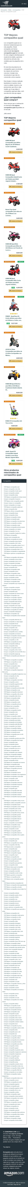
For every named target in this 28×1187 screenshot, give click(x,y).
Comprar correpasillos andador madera (13, 1021)
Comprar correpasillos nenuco (11, 903)
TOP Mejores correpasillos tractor (12, 919)
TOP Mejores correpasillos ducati (12, 1005)
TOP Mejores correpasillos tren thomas (13, 758)
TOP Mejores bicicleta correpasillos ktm (13, 883)
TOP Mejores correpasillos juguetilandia (13, 607)
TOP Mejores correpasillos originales (13, 597)
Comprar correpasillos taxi (10, 1033)
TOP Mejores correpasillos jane (11, 1056)
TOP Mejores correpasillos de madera (13, 609)
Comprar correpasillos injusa (11, 513)
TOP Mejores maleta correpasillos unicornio (14, 802)
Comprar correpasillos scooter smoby (13, 873)
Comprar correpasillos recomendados (13, 822)
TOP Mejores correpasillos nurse (12, 690)
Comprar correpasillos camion (11, 682)
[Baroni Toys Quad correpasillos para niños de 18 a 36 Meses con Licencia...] (14, 201)
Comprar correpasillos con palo (11, 981)
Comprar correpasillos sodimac (11, 939)
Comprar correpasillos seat (10, 979)
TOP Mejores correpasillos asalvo (12, 746)
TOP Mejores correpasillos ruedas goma (14, 915)
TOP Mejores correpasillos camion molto (14, 1027)
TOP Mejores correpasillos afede (12, 698)
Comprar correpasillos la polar (11, 1013)
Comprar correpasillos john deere (12, 1104)
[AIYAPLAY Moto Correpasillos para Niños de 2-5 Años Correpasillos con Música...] (14, 341)
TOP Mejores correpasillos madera (12, 1035)
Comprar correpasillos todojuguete (12, 611)
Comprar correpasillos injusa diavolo (13, 541)
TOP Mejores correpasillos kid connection (14, 1040)
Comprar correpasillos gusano (11, 861)
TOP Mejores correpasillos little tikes (13, 1070)
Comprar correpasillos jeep (10, 848)
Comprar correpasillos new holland (12, 726)
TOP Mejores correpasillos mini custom (13, 1098)
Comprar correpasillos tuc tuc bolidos (13, 1072)
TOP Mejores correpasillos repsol (12, 1094)
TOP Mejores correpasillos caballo (12, 716)
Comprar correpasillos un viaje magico (13, 621)
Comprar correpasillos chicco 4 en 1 (13, 561)
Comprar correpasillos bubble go (12, 643)
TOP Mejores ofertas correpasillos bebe (13, 511)
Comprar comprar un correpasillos (12, 503)
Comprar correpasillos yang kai (11, 1110)
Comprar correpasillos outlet (11, 778)
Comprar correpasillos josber (11, 668)
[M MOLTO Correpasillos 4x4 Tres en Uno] (14, 410)
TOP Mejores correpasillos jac (11, 629)
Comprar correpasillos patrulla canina (13, 547)
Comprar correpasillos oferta (11, 515)
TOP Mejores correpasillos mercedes (13, 1102)
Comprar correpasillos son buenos (12, 633)
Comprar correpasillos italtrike (11, 897)
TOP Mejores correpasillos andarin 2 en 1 (14, 545)
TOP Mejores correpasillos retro (12, 851)
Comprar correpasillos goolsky (11, 1058)
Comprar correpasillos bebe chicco (12, 696)
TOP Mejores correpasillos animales (13, 887)
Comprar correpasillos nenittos (11, 1092)
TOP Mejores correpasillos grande (12, 814)
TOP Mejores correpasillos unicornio (13, 955)
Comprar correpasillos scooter (11, 828)
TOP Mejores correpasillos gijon (12, 519)
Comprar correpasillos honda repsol (13, 491)
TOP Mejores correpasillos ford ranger (13, 740)
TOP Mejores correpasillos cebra (12, 666)
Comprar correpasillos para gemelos (13, 863)
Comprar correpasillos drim (10, 567)
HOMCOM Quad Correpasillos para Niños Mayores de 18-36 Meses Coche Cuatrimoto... (13, 143)
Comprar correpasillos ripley (11, 921)
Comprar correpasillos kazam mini (12, 977)
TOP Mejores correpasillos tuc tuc (12, 826)
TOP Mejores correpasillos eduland (12, 794)
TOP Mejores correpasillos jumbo (12, 877)
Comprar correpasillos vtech (11, 714)
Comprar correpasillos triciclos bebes (13, 1120)
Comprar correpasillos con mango (12, 505)
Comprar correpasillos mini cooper (12, 605)
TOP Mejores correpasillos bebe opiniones (14, 1112)
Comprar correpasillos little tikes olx (12, 619)
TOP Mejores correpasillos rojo (11, 613)
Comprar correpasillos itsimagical (12, 923)
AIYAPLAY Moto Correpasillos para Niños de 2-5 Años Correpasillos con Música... (14, 352)
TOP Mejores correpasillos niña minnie (13, 694)
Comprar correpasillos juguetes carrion (13, 1088)
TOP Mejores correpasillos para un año (13, 734)
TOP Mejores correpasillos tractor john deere (15, 945)
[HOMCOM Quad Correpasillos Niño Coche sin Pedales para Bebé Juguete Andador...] (14, 270)
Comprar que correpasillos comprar (12, 599)
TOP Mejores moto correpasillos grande (14, 501)
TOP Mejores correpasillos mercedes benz (14, 521)
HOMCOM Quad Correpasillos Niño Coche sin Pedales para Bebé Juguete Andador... (13, 281)
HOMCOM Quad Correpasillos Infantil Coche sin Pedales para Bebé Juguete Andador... (14, 178)
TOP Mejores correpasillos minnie (12, 647)
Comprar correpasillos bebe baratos (13, 601)
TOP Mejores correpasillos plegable (12, 754)
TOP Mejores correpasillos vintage (12, 1118)
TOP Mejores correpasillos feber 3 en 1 (13, 549)
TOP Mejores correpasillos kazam (12, 804)
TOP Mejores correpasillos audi (11, 487)
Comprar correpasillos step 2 (11, 855)
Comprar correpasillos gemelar (11, 838)
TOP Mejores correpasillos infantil (12, 943)
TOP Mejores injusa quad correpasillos (13, 867)
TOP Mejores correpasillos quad (12, 603)
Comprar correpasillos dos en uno (12, 1090)
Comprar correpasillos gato (10, 788)
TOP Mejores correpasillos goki (11, 1086)
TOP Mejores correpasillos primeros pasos (14, 527)
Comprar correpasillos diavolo (11, 744)
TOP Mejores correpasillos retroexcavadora (14, 635)
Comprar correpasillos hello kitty (12, 844)
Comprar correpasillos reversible (12, 871)
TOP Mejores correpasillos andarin (12, 816)
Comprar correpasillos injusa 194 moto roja (14, 941)
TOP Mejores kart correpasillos (11, 706)
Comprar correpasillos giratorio (11, 686)
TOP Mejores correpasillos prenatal (12, 859)
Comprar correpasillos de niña (11, 676)
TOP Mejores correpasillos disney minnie (14, 812)
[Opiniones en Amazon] (14, 313)
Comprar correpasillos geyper (11, 1048)
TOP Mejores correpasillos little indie (13, 790)
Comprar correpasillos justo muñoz (12, 808)
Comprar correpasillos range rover (12, 925)
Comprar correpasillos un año (11, 639)
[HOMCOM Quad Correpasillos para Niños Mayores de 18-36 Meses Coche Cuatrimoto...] (14, 132)
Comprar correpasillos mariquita (12, 587)
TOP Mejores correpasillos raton (12, 1011)
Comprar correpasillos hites (10, 951)
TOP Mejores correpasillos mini (11, 913)
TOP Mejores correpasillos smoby (12, 579)
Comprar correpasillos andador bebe (13, 1019)
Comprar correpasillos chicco (11, 571)
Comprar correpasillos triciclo (11, 760)
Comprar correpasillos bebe (11, 1029)
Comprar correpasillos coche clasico (13, 575)
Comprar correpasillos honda (11, 1108)
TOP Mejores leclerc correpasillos (12, 846)
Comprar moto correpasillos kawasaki (13, 949)
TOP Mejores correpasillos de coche (13, 1082)
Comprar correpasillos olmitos (11, 1045)
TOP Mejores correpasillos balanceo (13, 832)
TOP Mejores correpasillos (10, 535)
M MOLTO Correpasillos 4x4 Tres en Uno (14, 422)
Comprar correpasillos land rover (12, 965)
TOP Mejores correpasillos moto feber (13, 680)
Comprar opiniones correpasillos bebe (13, 907)
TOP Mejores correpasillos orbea (12, 573)
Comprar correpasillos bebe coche (12, 929)
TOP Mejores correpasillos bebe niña (13, 975)
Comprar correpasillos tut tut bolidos (13, 722)
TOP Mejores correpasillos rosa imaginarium (15, 774)
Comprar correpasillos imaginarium (12, 1054)
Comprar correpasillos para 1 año (12, 1031)
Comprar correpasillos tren (10, 770)
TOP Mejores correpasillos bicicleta (12, 1041)
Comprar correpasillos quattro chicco (13, 895)
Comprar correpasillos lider (10, 509)
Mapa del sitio (17, 1184)
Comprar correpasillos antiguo (11, 1100)
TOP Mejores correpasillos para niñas (13, 1044)
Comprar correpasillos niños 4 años (12, 1017)
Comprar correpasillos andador (11, 493)
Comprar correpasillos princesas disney (13, 935)
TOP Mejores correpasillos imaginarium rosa (15, 674)
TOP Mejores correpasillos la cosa (12, 973)
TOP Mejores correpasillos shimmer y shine (14, 983)
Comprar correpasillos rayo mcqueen (13, 752)
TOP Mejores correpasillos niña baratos (13, 557)
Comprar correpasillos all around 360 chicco (15, 651)
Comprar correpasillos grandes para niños (14, 738)
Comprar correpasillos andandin (12, 1116)
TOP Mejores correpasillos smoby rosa (13, 1066)
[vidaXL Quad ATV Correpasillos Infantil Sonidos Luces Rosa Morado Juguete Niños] (14, 443)
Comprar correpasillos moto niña (12, 489)
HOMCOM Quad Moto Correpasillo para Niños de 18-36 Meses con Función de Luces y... (14, 247)
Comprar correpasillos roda (10, 627)
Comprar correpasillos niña (10, 995)
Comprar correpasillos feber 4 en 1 (12, 1015)
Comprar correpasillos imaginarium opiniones (15, 1052)
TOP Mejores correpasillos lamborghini (13, 961)
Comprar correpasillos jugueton (11, 1084)
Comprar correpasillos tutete (11, 865)
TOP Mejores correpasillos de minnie (13, 539)
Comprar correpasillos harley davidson (13, 1096)
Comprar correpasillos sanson (11, 1080)
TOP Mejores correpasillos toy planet (13, 565)
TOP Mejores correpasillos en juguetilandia (14, 551)
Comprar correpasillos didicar (11, 1003)
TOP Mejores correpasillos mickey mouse (14, 800)
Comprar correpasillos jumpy (11, 1062)
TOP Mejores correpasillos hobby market (14, 1068)
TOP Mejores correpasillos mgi (11, 967)
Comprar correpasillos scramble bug (13, 766)
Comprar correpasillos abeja (11, 495)
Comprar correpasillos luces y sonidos (13, 631)
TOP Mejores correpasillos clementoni (13, 692)
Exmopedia (4, 10)
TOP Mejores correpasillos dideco (12, 1037)
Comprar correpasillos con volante (12, 529)
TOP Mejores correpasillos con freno (13, 957)
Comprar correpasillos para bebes (12, 720)
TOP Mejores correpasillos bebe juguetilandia (15, 885)
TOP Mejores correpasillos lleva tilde (13, 971)
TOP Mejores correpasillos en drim (12, 917)
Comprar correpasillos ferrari (11, 623)
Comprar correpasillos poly (10, 840)
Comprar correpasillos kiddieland (12, 1060)
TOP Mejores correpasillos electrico (12, 1009)
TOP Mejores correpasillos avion (12, 869)
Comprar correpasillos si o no (11, 708)
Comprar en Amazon (16, 152)
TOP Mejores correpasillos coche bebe (13, 776)
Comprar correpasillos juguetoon (12, 937)
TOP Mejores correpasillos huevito (12, 710)
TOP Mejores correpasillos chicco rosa (13, 718)
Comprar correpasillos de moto (11, 780)
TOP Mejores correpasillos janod (12, 732)
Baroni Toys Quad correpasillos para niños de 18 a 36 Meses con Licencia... (14, 212)
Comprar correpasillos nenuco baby (12, 559)
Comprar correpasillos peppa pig (12, 653)
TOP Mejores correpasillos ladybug (12, 728)
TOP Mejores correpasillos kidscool (12, 818)
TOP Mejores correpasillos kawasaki (13, 792)
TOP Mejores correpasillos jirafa (12, 764)
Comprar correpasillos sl (10, 736)
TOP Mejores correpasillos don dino (13, 637)
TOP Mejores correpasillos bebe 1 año (13, 931)
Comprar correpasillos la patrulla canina (13, 1050)
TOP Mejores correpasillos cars (11, 595)
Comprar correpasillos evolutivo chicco (13, 1064)
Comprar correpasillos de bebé (11, 953)
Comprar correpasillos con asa (11, 997)
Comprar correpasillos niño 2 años (12, 543)
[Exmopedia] (6, 3)
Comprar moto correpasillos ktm (12, 537)
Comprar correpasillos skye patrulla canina (14, 947)
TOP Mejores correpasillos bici (11, 786)
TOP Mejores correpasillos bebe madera (14, 1114)
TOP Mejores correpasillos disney (12, 625)
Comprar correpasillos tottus (11, 645)
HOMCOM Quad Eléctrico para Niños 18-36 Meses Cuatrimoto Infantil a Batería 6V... (14, 387)
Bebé (9, 10)
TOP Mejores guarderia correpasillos (13, 875)
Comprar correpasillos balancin (11, 820)
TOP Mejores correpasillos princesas (13, 768)
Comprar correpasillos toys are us (12, 748)
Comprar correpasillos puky (10, 591)
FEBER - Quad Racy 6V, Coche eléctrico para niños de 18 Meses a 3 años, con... (14, 318)
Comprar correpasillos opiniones (12, 905)
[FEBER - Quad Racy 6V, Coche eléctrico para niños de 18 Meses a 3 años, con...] (14, 305)
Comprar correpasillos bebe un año (12, 810)
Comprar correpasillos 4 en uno (11, 531)
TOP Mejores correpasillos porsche (12, 969)
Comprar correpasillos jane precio (12, 901)
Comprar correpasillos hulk (10, 678)
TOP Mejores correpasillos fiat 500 (12, 963)
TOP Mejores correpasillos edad (12, 569)
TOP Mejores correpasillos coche (12, 702)
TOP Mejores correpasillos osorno (12, 772)
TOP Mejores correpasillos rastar (12, 525)
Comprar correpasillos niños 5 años (12, 649)
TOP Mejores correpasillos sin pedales (13, 659)
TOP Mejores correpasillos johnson (12, 704)
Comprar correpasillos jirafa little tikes (13, 724)
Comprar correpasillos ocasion (11, 987)
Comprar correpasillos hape (11, 742)
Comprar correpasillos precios (11, 993)
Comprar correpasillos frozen (11, 985)
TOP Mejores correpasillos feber (12, 581)
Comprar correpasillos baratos (11, 700)
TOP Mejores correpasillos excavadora (13, 730)
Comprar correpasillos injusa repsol (12, 756)
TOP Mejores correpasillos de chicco (13, 641)
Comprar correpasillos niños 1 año (12, 959)
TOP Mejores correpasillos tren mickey (13, 842)
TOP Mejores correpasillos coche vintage (14, 806)
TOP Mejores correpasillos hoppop (12, 852)
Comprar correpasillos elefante (11, 893)
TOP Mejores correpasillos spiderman (13, 507)
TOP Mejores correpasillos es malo (12, 662)
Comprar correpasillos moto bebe (12, 927)
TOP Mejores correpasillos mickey (12, 517)
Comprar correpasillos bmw (10, 663)
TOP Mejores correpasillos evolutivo (13, 523)
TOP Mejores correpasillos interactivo (13, 782)
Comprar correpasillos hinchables (12, 563)
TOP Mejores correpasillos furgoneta (13, 784)
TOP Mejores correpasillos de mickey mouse (15, 497)
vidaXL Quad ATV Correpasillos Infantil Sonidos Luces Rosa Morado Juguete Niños (12, 454)
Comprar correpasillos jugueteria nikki (13, 684)
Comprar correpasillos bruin (11, 1023)
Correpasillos (16, 10)
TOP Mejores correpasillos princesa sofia (14, 688)
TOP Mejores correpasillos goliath (12, 830)
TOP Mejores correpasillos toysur (12, 589)
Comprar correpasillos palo (10, 933)
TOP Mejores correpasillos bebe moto (13, 1078)
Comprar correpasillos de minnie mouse (14, 593)
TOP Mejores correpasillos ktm (11, 857)
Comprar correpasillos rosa (10, 899)
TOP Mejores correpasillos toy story (12, 1025)
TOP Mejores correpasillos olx (11, 1106)
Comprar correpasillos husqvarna (12, 499)
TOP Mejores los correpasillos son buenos (14, 762)
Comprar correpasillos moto (11, 712)
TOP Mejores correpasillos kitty (11, 750)
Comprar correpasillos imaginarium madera (14, 533)
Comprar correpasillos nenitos (11, 577)
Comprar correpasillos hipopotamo (12, 1007)
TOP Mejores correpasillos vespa (12, 824)
